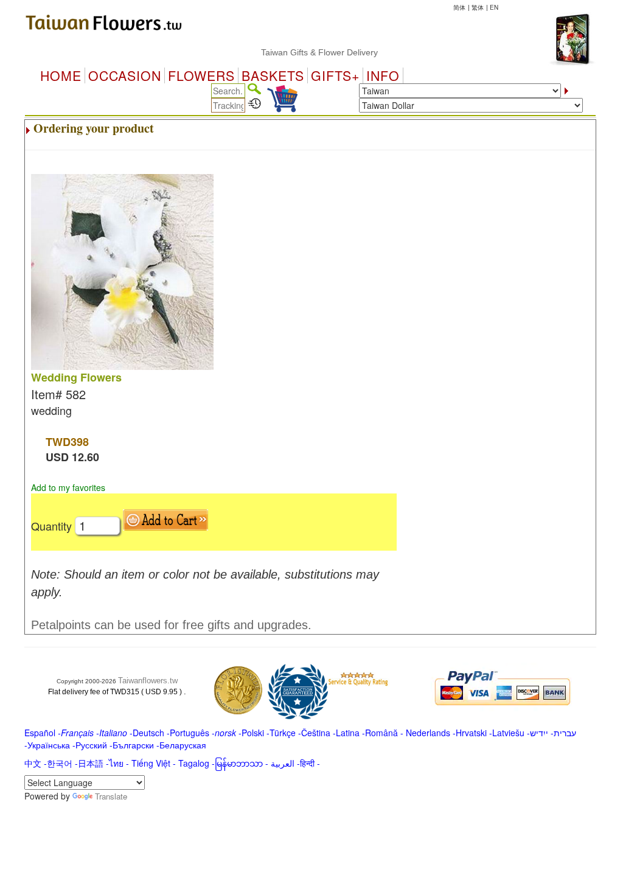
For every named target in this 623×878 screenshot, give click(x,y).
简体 (459, 7)
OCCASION (124, 75)
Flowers (201, 75)
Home (61, 75)
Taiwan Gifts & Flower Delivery (307, 52)
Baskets (273, 75)
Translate (111, 796)
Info (383, 75)
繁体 (478, 7)
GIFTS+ (335, 75)
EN (494, 7)
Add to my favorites (68, 487)
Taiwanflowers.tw (148, 680)
